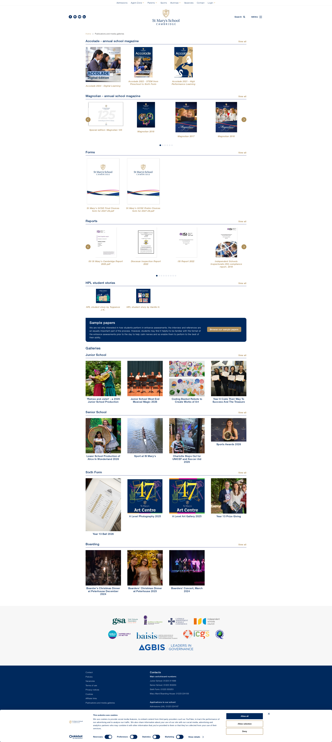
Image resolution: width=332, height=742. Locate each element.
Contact (201, 3)
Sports (164, 3)
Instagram (75, 16)
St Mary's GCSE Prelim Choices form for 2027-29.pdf (143, 209)
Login (210, 3)
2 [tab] (162, 145)
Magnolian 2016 (226, 136)
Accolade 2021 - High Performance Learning (183, 82)
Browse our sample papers (224, 329)
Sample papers (102, 322)
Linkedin (84, 16)
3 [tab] (165, 145)
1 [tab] (160, 145)
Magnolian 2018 (145, 131)
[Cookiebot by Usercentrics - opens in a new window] (76, 737)
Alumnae (174, 3)
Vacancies (189, 3)
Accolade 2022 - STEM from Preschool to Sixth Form (143, 82)
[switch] (133, 737)
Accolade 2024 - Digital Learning (103, 85)
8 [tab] (173, 275)
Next (243, 119)
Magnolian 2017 (186, 136)
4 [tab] (167, 145)
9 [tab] (175, 275)
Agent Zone (136, 3)
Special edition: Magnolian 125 (105, 130)
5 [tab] (169, 145)
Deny (244, 731)
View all (242, 41)
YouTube (79, 16)
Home (88, 34)
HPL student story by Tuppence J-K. (103, 308)
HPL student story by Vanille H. (143, 307)
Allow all (244, 716)
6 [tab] (172, 145)
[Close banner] (269, 714)
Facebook (70, 16)
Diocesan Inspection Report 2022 (146, 262)
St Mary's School (166, 17)
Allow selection (245, 724)
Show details (194, 737)
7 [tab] (171, 275)
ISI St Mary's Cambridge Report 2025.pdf (106, 262)
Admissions (122, 3)
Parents (151, 3)
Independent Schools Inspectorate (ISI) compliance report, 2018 (226, 264)
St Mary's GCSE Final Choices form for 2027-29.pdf (103, 209)
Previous (88, 119)
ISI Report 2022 (186, 261)
